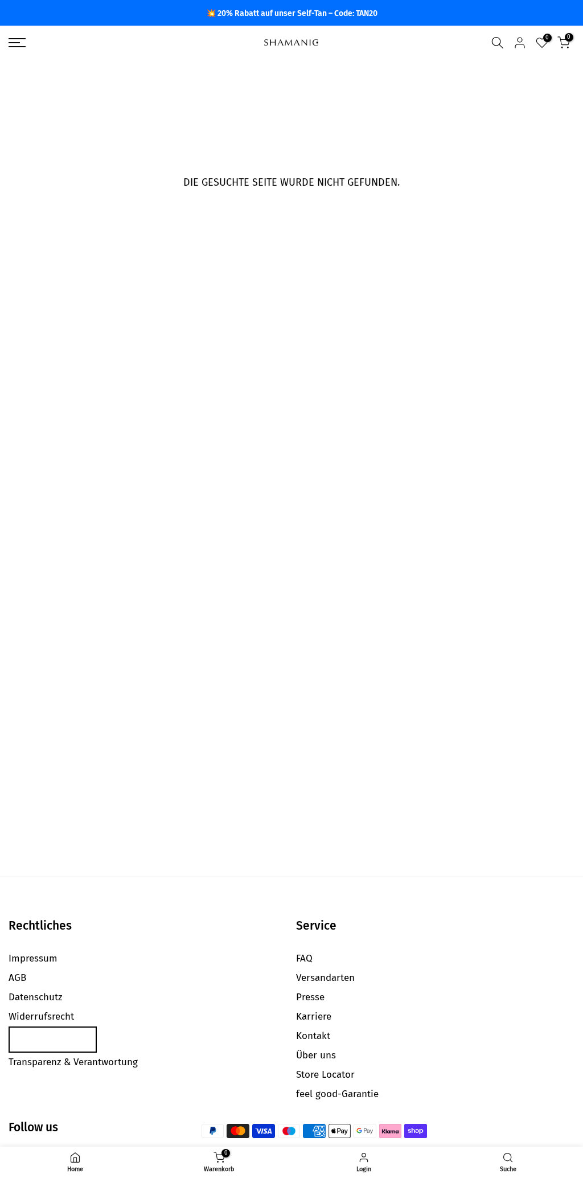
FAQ (304, 958)
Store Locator (325, 1075)
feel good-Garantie (337, 1094)
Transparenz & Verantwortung (73, 1062)
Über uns (316, 1055)
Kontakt (313, 1036)
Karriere (313, 1016)
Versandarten (325, 978)
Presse (310, 997)
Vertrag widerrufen (53, 1039)
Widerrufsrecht (41, 1016)
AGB (17, 978)
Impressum (33, 958)
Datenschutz (35, 997)
